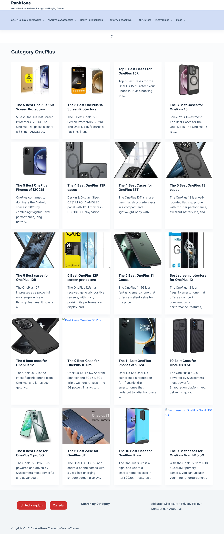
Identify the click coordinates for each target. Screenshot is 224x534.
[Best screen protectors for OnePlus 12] (189, 250)
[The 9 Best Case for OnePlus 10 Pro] (86, 336)
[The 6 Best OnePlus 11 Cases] (138, 250)
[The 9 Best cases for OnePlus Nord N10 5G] (189, 426)
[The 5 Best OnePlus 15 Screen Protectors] (86, 80)
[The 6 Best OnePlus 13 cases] (189, 160)
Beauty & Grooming (121, 20)
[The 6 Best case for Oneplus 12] (35, 336)
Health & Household (91, 20)
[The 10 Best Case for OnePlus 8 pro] (138, 426)
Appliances (145, 20)
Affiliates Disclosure (164, 503)
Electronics (162, 20)
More (179, 20)
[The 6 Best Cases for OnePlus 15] (189, 80)
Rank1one (21, 2)
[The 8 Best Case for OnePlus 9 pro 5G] (35, 426)
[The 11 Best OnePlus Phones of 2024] (138, 336)
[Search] (112, 36)
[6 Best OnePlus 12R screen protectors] (86, 250)
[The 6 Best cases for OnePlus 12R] (35, 250)
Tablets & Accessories (60, 20)
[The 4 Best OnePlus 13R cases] (86, 160)
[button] (31, 505)
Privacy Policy (190, 503)
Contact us (158, 508)
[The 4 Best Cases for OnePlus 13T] (138, 160)
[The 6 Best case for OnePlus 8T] (86, 426)
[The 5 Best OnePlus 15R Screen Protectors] (35, 80)
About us (175, 508)
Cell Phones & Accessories (26, 20)
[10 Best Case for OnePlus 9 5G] (189, 336)
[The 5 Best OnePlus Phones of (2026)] (35, 160)
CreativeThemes (70, 528)
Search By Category (95, 503)
